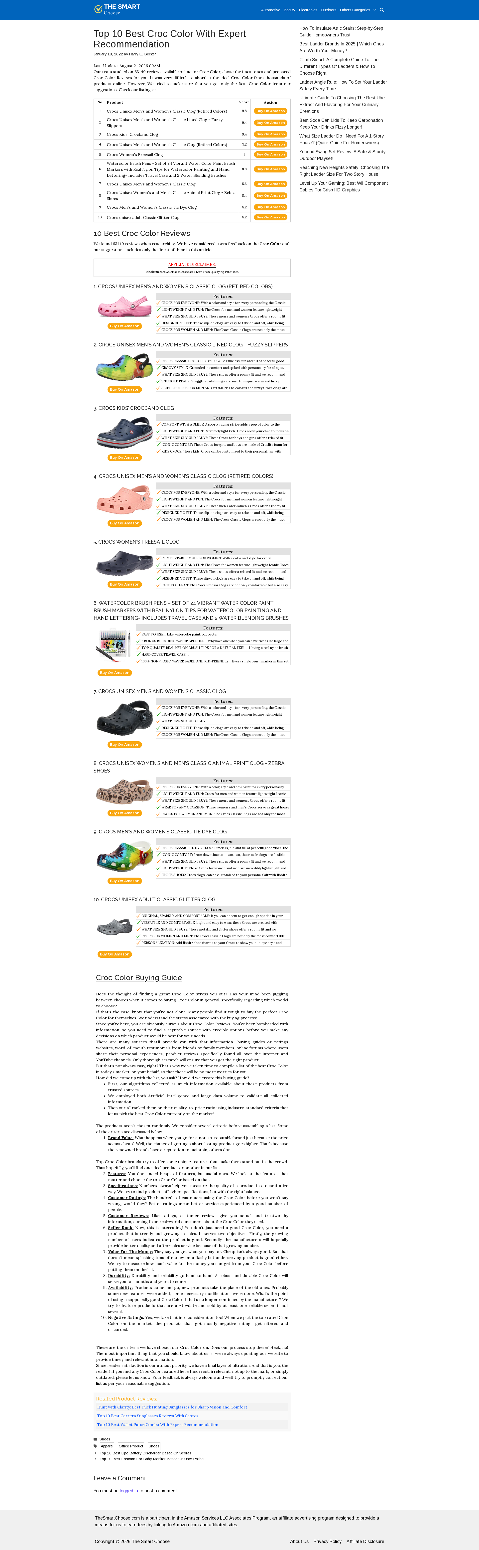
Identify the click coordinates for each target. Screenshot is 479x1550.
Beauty (289, 10)
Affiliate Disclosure (365, 1541)
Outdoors (329, 10)
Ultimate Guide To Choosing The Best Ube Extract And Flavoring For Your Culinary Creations (342, 104)
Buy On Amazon (270, 111)
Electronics (308, 10)
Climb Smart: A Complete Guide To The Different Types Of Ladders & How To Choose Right (338, 66)
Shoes (105, 1439)
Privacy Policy (328, 1541)
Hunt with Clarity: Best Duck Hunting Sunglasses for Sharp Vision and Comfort (172, 1406)
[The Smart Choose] (117, 10)
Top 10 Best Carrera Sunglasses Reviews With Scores (147, 1415)
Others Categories (355, 10)
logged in (129, 1490)
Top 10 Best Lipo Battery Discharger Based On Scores (145, 1453)
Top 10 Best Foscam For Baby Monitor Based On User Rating (152, 1459)
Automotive (270, 10)
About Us (299, 1541)
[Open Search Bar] (381, 10)
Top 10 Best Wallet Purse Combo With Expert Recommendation (157, 1424)
